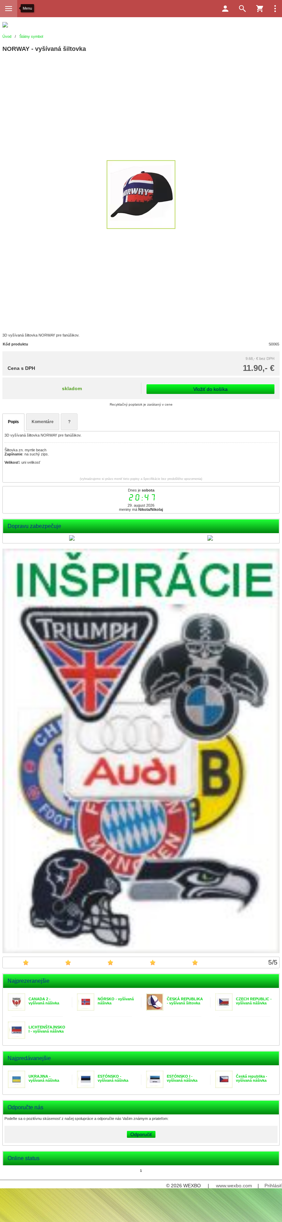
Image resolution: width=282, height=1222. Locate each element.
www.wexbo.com (234, 1185)
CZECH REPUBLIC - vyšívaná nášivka (254, 1001)
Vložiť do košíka (210, 389)
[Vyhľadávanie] (242, 8)
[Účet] (225, 8)
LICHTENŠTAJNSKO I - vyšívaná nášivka (47, 1029)
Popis (13, 421)
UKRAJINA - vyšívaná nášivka (44, 1078)
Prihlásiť (273, 1185)
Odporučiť (141, 1134)
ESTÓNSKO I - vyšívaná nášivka (182, 1078)
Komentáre (43, 421)
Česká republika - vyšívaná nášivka (251, 1078)
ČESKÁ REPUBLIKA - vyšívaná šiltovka (185, 1001)
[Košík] (259, 8)
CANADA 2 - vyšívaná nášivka (44, 1001)
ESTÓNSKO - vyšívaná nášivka (113, 1078)
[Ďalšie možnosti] (275, 8)
